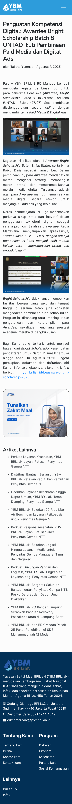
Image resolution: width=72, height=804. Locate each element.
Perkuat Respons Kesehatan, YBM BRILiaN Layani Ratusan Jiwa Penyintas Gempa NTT (36, 532)
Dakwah (45, 745)
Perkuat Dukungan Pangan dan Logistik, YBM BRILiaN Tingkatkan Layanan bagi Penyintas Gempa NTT (38, 572)
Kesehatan (46, 757)
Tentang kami (13, 745)
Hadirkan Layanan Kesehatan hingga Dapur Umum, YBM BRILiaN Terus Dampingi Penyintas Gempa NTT (38, 497)
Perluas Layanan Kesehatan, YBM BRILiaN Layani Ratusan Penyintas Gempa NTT (36, 461)
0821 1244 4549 (43, 714)
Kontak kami (12, 763)
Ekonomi (45, 751)
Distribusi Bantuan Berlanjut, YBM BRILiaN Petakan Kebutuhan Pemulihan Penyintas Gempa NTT (40, 479)
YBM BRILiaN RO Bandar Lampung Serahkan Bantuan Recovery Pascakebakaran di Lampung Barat (37, 612)
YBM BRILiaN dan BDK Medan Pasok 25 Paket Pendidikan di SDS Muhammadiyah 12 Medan (38, 629)
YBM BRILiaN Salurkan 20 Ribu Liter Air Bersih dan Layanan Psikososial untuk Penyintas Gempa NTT (38, 514)
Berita (7, 751)
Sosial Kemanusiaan (54, 768)
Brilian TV (10, 789)
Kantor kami (12, 757)
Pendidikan (47, 763)
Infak (6, 795)
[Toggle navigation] (63, 7)
